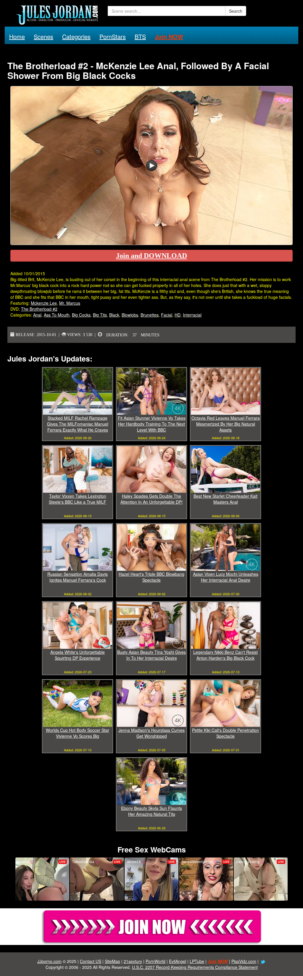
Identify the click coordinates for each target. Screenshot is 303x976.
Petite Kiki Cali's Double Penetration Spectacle (225, 733)
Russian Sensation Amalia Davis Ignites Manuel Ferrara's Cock (77, 577)
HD (177, 315)
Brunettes (150, 315)
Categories (76, 36)
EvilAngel (177, 961)
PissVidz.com (243, 961)
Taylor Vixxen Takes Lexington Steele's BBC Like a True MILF (77, 499)
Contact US (90, 961)
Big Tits (100, 315)
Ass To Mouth (57, 315)
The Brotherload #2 (39, 309)
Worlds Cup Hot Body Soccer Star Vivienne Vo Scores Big (77, 733)
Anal (37, 315)
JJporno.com (49, 961)
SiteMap (112, 961)
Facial (166, 315)
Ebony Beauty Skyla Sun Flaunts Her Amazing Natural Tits (151, 811)
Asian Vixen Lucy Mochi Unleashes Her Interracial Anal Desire (225, 577)
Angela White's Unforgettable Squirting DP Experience (77, 655)
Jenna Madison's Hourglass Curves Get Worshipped (151, 733)
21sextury (133, 961)
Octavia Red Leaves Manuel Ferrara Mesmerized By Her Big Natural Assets (225, 424)
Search (235, 11)
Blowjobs (130, 315)
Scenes (43, 36)
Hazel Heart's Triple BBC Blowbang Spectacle (151, 577)
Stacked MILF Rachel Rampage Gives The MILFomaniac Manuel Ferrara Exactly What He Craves (77, 424)
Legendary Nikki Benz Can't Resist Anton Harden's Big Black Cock (225, 655)
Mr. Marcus (69, 303)
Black (114, 315)
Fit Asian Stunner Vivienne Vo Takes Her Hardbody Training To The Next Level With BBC (152, 424)
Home (17, 36)
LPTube (197, 961)
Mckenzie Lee (44, 303)
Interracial (192, 315)
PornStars (112, 36)
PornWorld (155, 961)
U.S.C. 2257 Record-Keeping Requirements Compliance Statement (195, 967)
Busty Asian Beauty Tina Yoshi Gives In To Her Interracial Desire (151, 655)
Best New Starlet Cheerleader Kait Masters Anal (225, 499)
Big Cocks (81, 315)
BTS (140, 36)
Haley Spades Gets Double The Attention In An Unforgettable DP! (151, 499)
